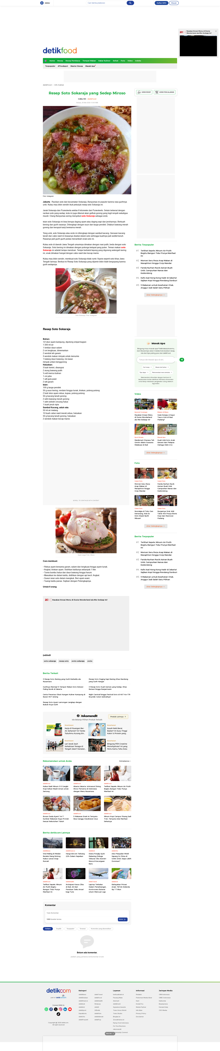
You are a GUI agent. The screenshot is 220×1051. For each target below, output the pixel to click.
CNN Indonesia (164, 994)
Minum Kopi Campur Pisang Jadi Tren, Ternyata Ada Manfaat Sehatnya (117, 818)
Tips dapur (143, 372)
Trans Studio (117, 1013)
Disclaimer (140, 1017)
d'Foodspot (63, 66)
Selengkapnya (124, 761)
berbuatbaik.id (118, 994)
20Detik (97, 1010)
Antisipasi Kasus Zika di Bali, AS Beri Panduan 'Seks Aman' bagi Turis (75, 888)
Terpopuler (50, 66)
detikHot (82, 1007)
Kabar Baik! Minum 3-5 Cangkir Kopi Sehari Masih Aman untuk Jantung (55, 788)
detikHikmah (98, 1017)
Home (52, 61)
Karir (137, 1001)
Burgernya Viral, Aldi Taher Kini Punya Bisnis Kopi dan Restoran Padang (167, 514)
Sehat (115, 61)
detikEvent (117, 1004)
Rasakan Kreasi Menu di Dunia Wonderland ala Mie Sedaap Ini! (79, 600)
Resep (60, 61)
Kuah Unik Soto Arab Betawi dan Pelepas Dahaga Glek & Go (166, 442)
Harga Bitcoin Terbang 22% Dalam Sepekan (75, 855)
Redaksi (139, 994)
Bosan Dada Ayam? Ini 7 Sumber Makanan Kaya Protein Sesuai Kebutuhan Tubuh (56, 818)
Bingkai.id (116, 1017)
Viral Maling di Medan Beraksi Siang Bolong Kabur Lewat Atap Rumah (52, 857)
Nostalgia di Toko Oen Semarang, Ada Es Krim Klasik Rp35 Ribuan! (144, 514)
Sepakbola (82, 1013)
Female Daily (163, 1007)
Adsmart (116, 1001)
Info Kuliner (59, 85)
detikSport (82, 1010)
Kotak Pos (139, 1004)
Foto (123, 61)
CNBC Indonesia (164, 998)
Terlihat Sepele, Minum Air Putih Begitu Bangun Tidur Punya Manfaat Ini (117, 788)
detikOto (82, 1017)
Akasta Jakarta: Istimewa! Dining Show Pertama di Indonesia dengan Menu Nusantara (87, 788)
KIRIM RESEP (146, 92)
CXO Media (163, 1010)
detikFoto (97, 1013)
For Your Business (119, 1026)
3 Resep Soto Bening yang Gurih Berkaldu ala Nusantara (62, 680)
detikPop (97, 1020)
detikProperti (83, 1020)
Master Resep (77, 66)
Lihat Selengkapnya (154, 295)
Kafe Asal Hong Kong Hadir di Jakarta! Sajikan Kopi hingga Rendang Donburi (159, 279)
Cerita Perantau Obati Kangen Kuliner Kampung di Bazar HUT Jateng (64, 695)
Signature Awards (119, 1007)
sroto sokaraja (78, 661)
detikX (96, 1007)
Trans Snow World (119, 1010)
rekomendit (117, 1029)
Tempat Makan (89, 61)
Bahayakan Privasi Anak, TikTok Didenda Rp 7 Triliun (121, 886)
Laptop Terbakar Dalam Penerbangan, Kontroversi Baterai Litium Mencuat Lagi (97, 888)
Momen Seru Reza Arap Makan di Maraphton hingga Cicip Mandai (156, 261)
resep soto (64, 661)
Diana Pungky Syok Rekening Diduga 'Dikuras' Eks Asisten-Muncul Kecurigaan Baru (98, 859)
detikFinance (83, 1001)
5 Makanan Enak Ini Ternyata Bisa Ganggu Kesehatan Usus (85, 817)
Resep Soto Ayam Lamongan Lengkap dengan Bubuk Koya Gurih (62, 703)
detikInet (82, 1004)
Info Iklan (139, 1010)
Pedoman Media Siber (144, 998)
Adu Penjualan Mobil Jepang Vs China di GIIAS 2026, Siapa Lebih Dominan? (121, 857)
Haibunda (162, 1001)
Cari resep (146, 367)
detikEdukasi (83, 998)
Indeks (138, 61)
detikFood (47, 85)
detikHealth (98, 1001)
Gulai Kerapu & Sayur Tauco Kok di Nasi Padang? (166, 417)
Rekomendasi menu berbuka (161, 372)
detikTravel (98, 994)
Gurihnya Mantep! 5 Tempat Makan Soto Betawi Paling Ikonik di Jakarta (63, 688)
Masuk (174, 3)
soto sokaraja (50, 661)
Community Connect (120, 1032)
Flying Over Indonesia (121, 1023)
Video (130, 61)
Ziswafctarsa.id (118, 1020)
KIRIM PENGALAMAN (166, 92)
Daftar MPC (161, 3)
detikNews (82, 994)
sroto (89, 661)
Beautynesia (163, 1004)
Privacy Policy (141, 1013)
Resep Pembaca (73, 61)
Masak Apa (90, 66)
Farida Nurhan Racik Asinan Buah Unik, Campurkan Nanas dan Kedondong (157, 270)
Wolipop (97, 1004)
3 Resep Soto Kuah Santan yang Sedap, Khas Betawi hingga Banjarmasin (108, 688)
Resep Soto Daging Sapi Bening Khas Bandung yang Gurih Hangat (108, 680)
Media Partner (141, 1007)
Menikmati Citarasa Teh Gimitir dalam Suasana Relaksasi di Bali (144, 442)
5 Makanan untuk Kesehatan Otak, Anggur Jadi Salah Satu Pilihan (157, 286)
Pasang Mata (117, 998)
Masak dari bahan (161, 367)
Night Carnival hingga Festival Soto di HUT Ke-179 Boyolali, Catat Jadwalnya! (109, 695)
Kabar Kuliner (104, 61)
